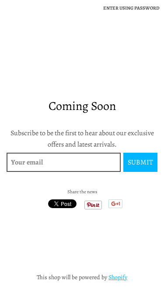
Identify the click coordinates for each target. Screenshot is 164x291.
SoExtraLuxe (82, 41)
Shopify (117, 277)
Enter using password (131, 8)
